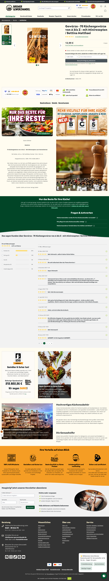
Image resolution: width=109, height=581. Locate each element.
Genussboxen (90, 532)
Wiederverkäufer (91, 527)
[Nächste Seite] (49, 343)
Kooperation (65, 540)
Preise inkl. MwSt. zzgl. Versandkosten (74, 45)
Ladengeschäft (66, 530)
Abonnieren (30, 507)
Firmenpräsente (91, 530)
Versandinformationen (44, 536)
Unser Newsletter (91, 536)
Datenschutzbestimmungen (71, 64)
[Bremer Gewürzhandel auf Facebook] (7, 557)
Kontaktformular (22, 539)
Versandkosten (50, 574)
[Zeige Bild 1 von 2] (36, 65)
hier (25, 394)
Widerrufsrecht (42, 534)
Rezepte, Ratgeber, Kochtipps (95, 525)
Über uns (65, 525)
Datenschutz (41, 530)
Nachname (23, 500)
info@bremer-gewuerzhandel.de (15, 537)
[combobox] (52, 8)
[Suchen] (69, 8)
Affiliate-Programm (92, 538)
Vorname (4, 500)
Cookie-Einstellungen (44, 547)
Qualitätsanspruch (67, 534)
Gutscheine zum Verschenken (95, 534)
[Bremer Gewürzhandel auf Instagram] (11, 557)
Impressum (41, 525)
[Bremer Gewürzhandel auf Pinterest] (19, 557)
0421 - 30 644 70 (12, 528)
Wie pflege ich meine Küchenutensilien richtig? (70, 221)
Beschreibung (45, 103)
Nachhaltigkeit (66, 536)
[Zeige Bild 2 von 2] (38, 65)
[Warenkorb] (105, 10)
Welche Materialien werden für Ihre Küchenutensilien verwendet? (76, 217)
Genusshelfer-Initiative (68, 527)
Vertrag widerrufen (43, 542)
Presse (64, 538)
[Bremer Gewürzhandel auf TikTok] (15, 557)
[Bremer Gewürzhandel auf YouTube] (23, 557)
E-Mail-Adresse (6, 493)
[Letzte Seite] (52, 343)
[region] (32, 45)
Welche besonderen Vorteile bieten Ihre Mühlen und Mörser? (74, 225)
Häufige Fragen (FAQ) (44, 545)
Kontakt (40, 540)
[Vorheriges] (14, 45)
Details (54, 103)
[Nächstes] (60, 45)
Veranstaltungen (67, 532)
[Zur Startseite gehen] (18, 8)
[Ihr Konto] (105, 6)
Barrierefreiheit (42, 532)
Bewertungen (63, 103)
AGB (90, 63)
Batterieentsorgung (43, 538)
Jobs (63, 542)
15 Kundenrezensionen (81, 36)
